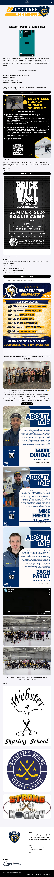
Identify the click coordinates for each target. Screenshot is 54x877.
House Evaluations (27, 403)
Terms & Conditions (47, 874)
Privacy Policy (38, 874)
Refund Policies (30, 874)
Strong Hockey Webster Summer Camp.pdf (20, 280)
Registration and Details (27, 92)
